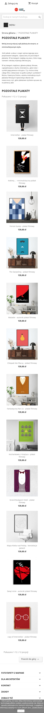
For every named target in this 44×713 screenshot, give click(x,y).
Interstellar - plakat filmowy (22, 135)
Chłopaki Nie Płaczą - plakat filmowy (22, 363)
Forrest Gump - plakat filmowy (22, 226)
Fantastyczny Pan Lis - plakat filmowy (22, 409)
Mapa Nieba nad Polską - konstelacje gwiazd (22, 546)
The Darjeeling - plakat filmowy (22, 272)
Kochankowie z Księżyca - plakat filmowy (22, 455)
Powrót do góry (30, 659)
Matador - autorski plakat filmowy (22, 317)
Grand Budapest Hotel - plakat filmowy (22, 501)
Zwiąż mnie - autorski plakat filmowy (22, 591)
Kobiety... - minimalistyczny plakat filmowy (22, 181)
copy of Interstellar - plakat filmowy (22, 637)
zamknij (21, 711)
